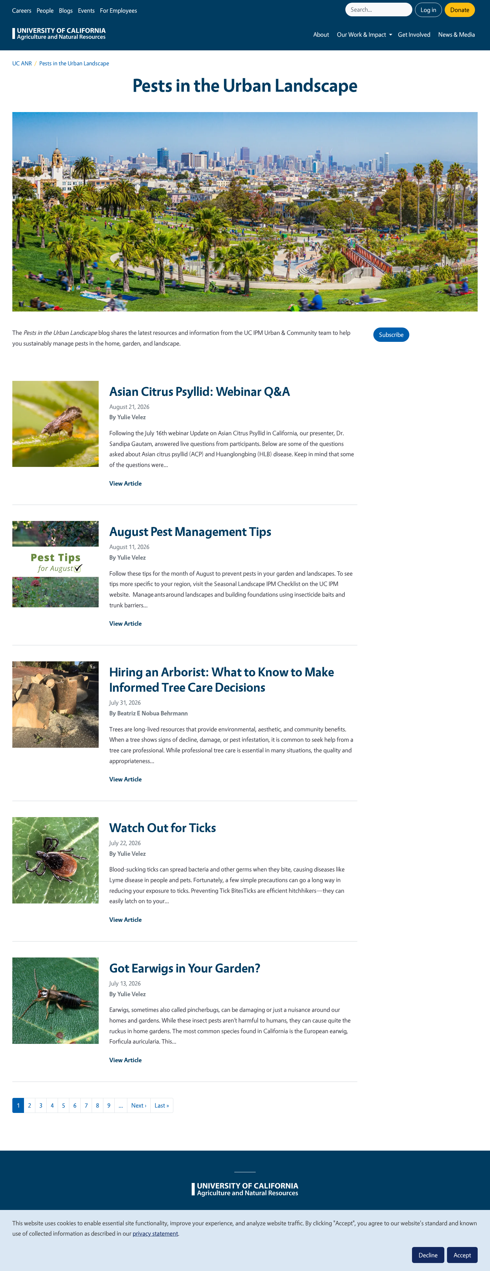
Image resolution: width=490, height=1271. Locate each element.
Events (86, 10)
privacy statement (155, 1233)
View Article (125, 483)
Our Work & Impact (361, 34)
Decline (428, 1255)
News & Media (456, 34)
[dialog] (245, 1240)
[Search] (408, 9)
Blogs (66, 10)
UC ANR (22, 63)
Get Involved (414, 34)
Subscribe (391, 335)
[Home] (59, 34)
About (321, 34)
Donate (459, 10)
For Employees (118, 10)
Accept (462, 1255)
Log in (428, 10)
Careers (21, 10)
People (45, 10)
